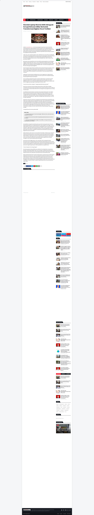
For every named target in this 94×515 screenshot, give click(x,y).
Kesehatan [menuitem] (61, 19)
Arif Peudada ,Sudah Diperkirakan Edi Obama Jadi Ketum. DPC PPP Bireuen (65, 59)
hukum (68, 407)
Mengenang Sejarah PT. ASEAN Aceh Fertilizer (65, 48)
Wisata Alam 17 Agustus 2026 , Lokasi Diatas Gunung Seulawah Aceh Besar (65, 130)
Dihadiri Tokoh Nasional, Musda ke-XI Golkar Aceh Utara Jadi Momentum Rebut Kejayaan (63, 429)
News (27, 22)
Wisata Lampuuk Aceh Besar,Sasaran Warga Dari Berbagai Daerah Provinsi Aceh (65, 118)
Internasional (62, 404)
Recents (63, 373)
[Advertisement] (53, 10)
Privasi (41, 1)
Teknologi (58, 407)
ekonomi (64, 407)
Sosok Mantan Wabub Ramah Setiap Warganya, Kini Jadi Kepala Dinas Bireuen (65, 369)
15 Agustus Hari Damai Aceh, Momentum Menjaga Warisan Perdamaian (66, 258)
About (27, 1)
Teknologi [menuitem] (51, 19)
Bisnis (57, 404)
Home (24, 1)
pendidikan (66, 410)
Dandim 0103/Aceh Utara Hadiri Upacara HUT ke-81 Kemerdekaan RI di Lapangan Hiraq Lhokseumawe (65, 140)
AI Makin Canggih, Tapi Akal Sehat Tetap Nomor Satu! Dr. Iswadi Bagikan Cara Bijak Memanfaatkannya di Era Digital (66, 248)
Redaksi (38, 1)
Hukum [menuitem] (56, 19)
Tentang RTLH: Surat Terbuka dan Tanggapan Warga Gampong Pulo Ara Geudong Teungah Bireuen (65, 356)
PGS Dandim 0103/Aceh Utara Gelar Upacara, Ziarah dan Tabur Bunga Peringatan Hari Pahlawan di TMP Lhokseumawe (66, 363)
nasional (58, 410)
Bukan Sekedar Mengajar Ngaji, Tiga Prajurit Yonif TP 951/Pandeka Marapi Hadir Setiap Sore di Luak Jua (65, 53)
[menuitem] (24, 20)
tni (65, 411)
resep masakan (61, 411)
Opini (69, 404)
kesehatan (63, 408)
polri (57, 411)
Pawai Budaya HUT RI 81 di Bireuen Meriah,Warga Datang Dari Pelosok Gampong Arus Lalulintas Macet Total (65, 125)
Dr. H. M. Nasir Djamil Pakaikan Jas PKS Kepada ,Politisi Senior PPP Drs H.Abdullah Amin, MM (65, 281)
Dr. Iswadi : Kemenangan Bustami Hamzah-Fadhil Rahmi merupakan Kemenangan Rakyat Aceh (65, 351)
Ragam (61, 405)
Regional (64, 405)
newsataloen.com (29, 47)
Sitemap (30, 1)
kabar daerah (59, 408)
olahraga (62, 410)
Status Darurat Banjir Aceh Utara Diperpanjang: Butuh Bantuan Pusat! (65, 26)
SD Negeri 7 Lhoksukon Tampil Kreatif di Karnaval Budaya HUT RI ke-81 (65, 153)
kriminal (68, 408)
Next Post (52, 192)
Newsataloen (27, 513)
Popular (58, 373)
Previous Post (26, 192)
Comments (68, 373)
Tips (61, 407)
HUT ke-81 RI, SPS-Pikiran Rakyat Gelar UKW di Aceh (65, 135)
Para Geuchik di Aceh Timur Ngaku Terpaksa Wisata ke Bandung (65, 335)
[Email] (39, 166)
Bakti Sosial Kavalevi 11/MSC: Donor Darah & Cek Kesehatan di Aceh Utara (65, 254)
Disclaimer (34, 1)
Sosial (68, 405)
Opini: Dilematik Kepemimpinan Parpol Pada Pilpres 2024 (65, 63)
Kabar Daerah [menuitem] (40, 19)
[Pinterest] (34, 166)
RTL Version (69, 513)
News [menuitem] (27, 19)
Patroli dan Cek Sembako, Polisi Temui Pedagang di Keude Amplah (65, 68)
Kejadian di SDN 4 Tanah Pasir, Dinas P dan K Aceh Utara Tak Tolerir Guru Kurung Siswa (65, 44)
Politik (57, 405)
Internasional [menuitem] (32, 19)
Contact (64, 513)
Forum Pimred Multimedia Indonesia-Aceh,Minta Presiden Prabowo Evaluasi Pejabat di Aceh (65, 113)
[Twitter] (32, 166)
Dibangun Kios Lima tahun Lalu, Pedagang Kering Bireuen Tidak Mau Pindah (65, 31)
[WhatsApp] (37, 166)
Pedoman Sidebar (45, 1)
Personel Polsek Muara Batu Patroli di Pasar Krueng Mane (65, 330)
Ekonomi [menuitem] (46, 19)
